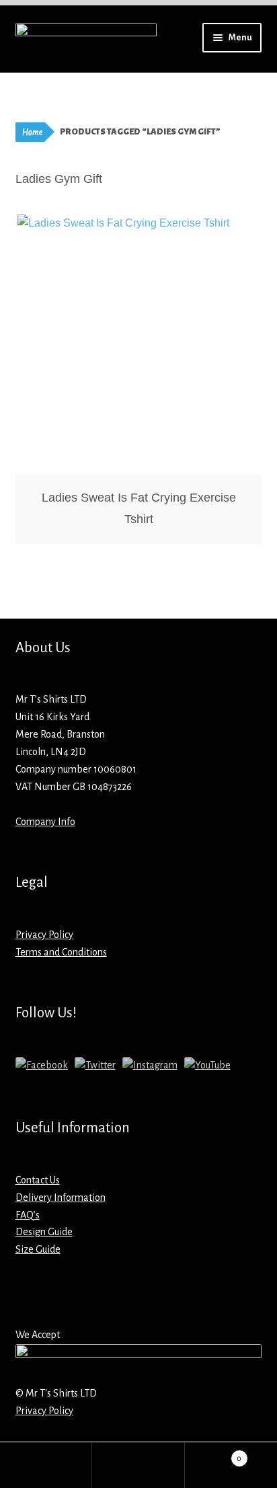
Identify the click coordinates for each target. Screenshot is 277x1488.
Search (138, 1465)
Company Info (45, 821)
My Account (46, 1465)
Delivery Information (60, 1197)
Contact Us (37, 1180)
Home (32, 132)
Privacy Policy (44, 934)
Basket (213, 1453)
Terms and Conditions (61, 952)
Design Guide (44, 1231)
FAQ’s (27, 1215)
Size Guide (38, 1249)
